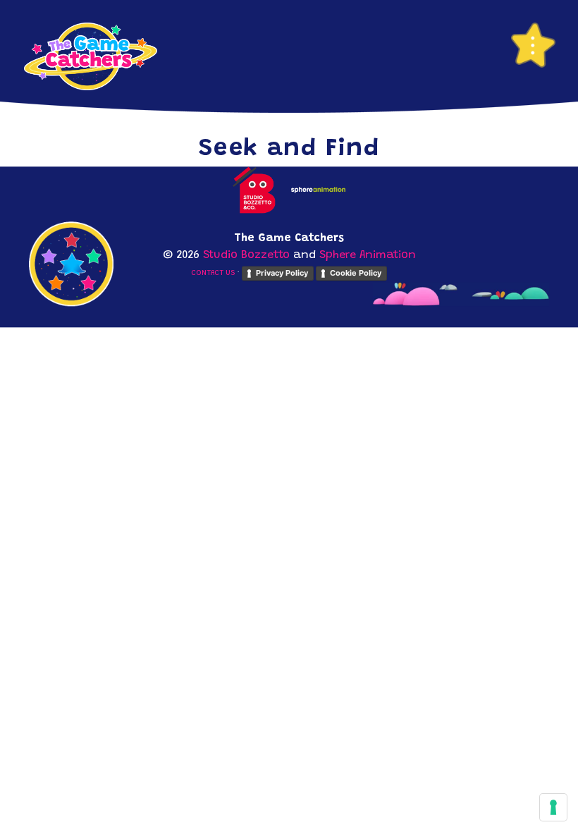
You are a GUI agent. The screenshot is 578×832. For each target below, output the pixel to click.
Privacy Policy (282, 273)
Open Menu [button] (532, 45)
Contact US (213, 274)
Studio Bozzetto (246, 256)
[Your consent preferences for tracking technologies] (553, 807)
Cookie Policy (355, 273)
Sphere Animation (367, 256)
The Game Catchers (90, 56)
